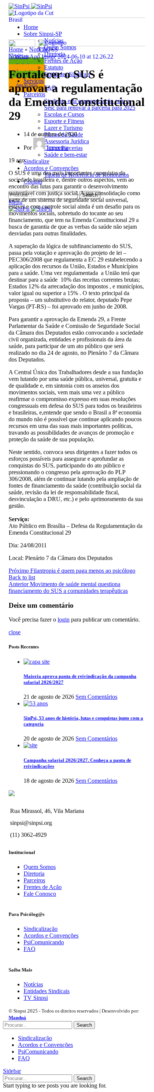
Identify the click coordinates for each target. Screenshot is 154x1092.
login (64, 619)
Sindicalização (41, 929)
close (15, 632)
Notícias (18, 56)
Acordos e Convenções (51, 935)
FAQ (30, 949)
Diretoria (34, 873)
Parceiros (34, 880)
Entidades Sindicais (47, 991)
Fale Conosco (40, 894)
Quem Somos (40, 867)
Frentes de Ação (43, 887)
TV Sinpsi (36, 998)
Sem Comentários (96, 697)
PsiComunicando (44, 942)
